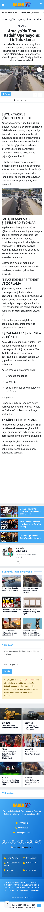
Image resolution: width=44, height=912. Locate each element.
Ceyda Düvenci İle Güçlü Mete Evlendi (32, 753)
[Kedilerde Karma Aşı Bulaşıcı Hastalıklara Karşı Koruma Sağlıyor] (32, 623)
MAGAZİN (29, 749)
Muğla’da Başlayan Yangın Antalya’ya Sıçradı (30, 590)
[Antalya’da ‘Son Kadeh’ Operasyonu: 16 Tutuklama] (22, 78)
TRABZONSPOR (9, 12)
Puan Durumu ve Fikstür (12, 864)
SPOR (4, 749)
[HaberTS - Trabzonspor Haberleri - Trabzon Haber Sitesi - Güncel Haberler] (22, 4)
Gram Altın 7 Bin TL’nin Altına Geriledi (10, 727)
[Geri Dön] (7, 904)
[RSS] (40, 842)
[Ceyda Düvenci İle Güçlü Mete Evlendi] (33, 740)
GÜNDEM (22, 26)
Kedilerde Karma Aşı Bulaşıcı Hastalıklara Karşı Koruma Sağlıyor (31, 633)
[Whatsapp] (36, 842)
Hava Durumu (12, 858)
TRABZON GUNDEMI (28, 12)
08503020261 (23, 828)
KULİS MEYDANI (18, 888)
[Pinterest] (13, 842)
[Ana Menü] (3, 4)
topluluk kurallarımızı (25, 680)
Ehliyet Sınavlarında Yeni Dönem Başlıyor (10, 589)
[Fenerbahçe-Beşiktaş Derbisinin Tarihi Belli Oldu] (11, 768)
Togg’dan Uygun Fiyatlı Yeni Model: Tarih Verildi (22, 19)
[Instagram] (18, 842)
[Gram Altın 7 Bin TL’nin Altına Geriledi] (11, 714)
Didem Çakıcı (21, 551)
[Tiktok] (31, 842)
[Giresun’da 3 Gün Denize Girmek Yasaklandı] (11, 602)
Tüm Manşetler (32, 863)
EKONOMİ (6, 723)
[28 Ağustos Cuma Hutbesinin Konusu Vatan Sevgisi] (11, 623)
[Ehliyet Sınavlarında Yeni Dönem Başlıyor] (11, 581)
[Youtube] (27, 842)
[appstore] (15, 848)
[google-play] (27, 848)
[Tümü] (41, 793)
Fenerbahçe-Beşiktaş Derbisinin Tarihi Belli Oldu (10, 782)
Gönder (7, 671)
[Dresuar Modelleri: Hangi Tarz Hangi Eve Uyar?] (32, 602)
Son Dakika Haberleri (10, 871)
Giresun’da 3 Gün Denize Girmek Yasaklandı (11, 610)
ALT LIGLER (9, 890)
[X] (8, 842)
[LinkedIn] (22, 842)
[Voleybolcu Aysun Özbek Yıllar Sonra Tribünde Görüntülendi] (11, 740)
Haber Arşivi (31, 870)
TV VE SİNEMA (22, 890)
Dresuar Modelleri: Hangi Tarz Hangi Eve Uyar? (31, 611)
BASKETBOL (34, 890)
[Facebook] (4, 842)
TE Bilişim (28, 897)
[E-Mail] (18, 562)
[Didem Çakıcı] (8, 552)
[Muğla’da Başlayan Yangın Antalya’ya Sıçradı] (32, 581)
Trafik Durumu (31, 858)
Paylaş (7, 94)
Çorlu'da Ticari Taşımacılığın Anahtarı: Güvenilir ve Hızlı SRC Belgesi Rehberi (23, 907)
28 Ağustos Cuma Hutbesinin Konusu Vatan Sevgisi (9, 633)
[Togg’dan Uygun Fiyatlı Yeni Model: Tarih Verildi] (33, 714)
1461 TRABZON (33, 888)
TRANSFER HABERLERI (23, 885)
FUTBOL (5, 777)
